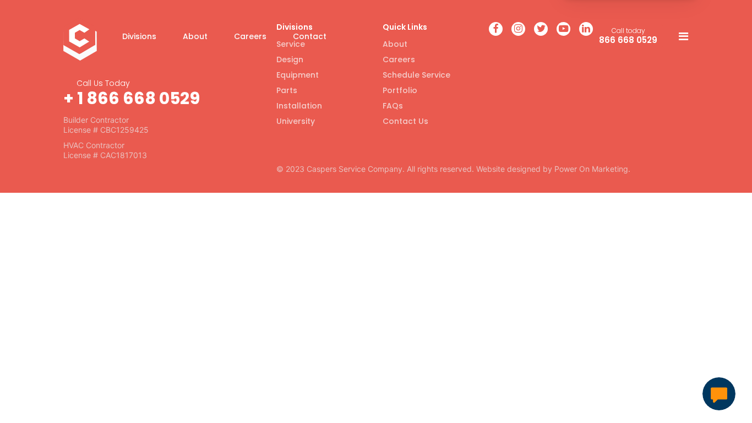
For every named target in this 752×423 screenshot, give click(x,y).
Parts (286, 90)
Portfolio (400, 90)
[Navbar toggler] (680, 36)
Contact (309, 36)
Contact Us (405, 121)
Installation (299, 105)
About (195, 36)
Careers (250, 36)
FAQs (393, 105)
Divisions (139, 36)
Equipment (297, 74)
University (295, 121)
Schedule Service (416, 74)
